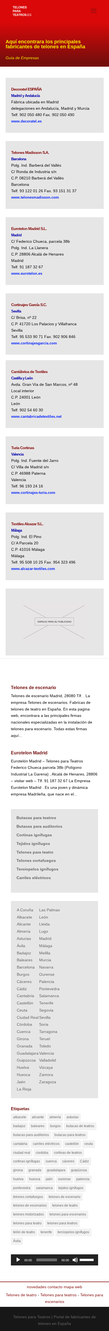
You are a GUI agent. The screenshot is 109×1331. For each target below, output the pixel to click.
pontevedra (21, 1188)
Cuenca (23, 1031)
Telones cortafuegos (36, 860)
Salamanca (49, 996)
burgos (55, 1126)
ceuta (88, 1144)
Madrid (45, 938)
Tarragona (48, 1031)
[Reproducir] (18, 1260)
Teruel (44, 1039)
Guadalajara (28, 1053)
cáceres (68, 1161)
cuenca (51, 1161)
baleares (37, 1126)
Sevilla (45, 1017)
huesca (34, 1179)
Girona (23, 1039)
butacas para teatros (70, 1135)
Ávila (21, 946)
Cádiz (22, 989)
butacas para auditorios (31, 1135)
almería (55, 1117)
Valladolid (47, 1060)
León (43, 917)
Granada (24, 1046)
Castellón (25, 1003)
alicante (38, 1117)
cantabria (20, 1144)
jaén (49, 1179)
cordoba (42, 1153)
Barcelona (26, 967)
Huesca (23, 1074)
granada (35, 1170)
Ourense (46, 974)
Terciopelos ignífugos (37, 869)
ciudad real (21, 1153)
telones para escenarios (67, 1214)
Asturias (24, 938)
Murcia (45, 960)
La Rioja (24, 1089)
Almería (23, 931)
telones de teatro (65, 1205)
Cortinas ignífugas (34, 835)
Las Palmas (49, 910)
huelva (18, 1179)
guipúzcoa (79, 1170)
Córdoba (24, 1024)
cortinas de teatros (68, 1153)
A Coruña (25, 910)
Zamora (46, 1074)
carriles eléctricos (46, 1144)
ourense (64, 1179)
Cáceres (24, 981)
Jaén (21, 1082)
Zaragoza (47, 1082)
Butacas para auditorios (39, 826)
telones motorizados (28, 1214)
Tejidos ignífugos (33, 843)
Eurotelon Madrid (29, 752)
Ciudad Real (28, 1017)
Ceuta (22, 1010)
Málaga (45, 946)
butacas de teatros (80, 1126)
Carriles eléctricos (33, 877)
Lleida (44, 924)
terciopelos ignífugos (73, 1232)
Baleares (24, 960)
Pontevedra (49, 989)
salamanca (44, 1188)
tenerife (46, 1232)
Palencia (46, 981)
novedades (36, 1287)
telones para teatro (27, 1223)
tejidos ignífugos (70, 1188)
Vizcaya (46, 1067)
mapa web (73, 1287)
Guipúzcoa (26, 1060)
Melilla (44, 953)
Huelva (23, 1067)
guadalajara (56, 1170)
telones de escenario (64, 1197)
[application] (54, 1259)
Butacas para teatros (36, 817)
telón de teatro (24, 1232)
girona (18, 1170)
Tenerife (46, 1003)
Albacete (24, 917)
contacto (55, 1287)
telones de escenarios (30, 1205)
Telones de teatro (21, 1295)
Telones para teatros (58, 1295)
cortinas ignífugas (26, 1161)
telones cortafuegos (28, 1197)
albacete (19, 1117)
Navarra (46, 967)
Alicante (24, 924)
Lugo (43, 931)
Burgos (23, 974)
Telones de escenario (33, 687)
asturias (73, 1117)
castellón (72, 1144)
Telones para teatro (34, 852)
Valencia (46, 1053)
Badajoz (24, 953)
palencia (82, 1179)
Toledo (45, 1046)
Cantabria (25, 996)
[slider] (87, 1259)
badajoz (19, 1126)
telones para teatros (62, 1223)
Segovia (46, 1010)
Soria (43, 1024)
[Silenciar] (75, 1260)
